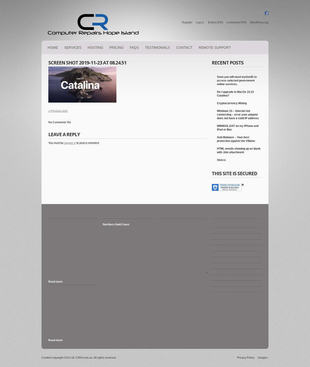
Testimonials (157, 47)
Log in (200, 22)
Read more (55, 281)
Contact (184, 47)
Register (187, 22)
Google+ (263, 357)
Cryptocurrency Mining (232, 103)
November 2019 (222, 230)
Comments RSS (236, 22)
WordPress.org (259, 22)
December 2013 (222, 295)
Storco (221, 160)
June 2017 (218, 236)
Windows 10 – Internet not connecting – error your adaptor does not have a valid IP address (238, 114)
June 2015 (218, 271)
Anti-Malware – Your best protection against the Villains (236, 139)
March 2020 (219, 224)
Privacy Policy (245, 357)
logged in (70, 143)
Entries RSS (215, 22)
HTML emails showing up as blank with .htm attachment (239, 150)
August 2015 (219, 265)
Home (53, 47)
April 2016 (218, 254)
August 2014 (219, 283)
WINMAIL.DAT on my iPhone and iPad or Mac (237, 127)
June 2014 (218, 289)
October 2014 (220, 277)
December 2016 (222, 242)
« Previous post (57, 111)
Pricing (116, 47)
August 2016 (219, 248)
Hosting (95, 47)
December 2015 (222, 259)
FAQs (134, 47)
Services (72, 47)
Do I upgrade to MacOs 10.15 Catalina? (235, 93)
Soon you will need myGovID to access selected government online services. (237, 80)
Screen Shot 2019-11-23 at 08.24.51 (87, 62)
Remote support (215, 47)
